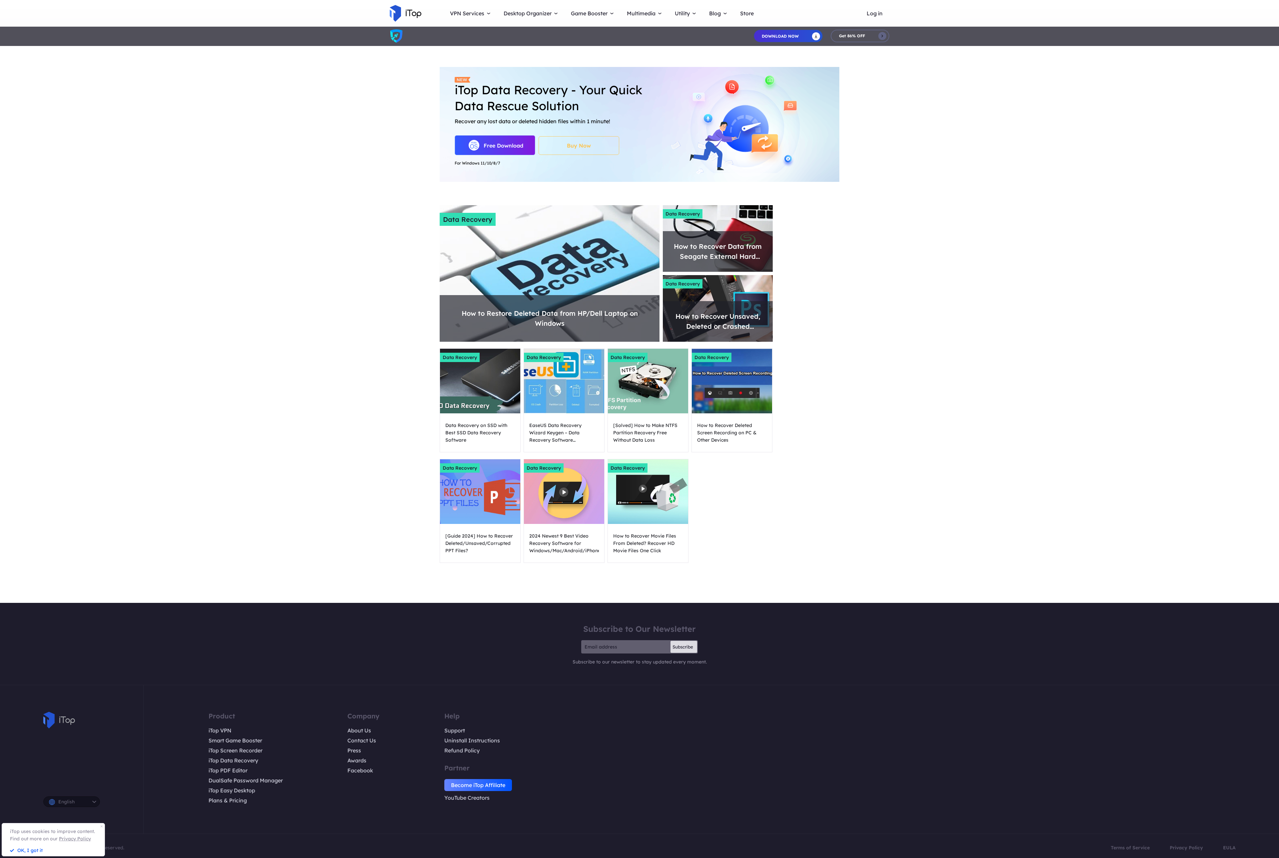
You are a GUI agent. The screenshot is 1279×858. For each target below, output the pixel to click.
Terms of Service (1130, 848)
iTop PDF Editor (228, 770)
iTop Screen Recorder (235, 750)
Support (454, 730)
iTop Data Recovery (233, 760)
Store (747, 13)
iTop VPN (220, 730)
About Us (359, 730)
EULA (1229, 848)
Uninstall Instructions (472, 740)
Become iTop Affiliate (478, 785)
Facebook (360, 770)
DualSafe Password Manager (246, 780)
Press (354, 750)
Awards (356, 760)
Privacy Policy (1186, 848)
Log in (875, 13)
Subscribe (682, 646)
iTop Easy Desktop (232, 790)
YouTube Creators (467, 797)
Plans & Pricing (228, 800)
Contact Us (361, 740)
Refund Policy (462, 750)
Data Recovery (467, 219)
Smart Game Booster (235, 740)
